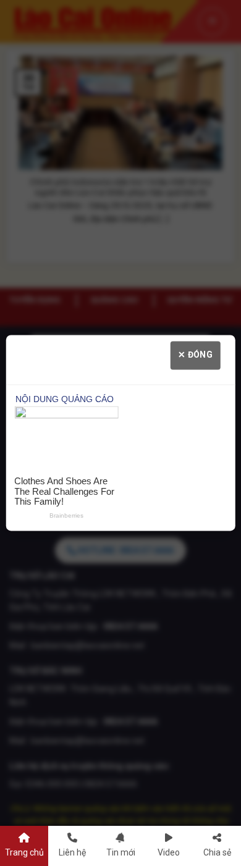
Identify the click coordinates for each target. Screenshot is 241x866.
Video (169, 852)
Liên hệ (72, 852)
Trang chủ (24, 852)
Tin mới (120, 852)
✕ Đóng (195, 354)
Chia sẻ (217, 852)
